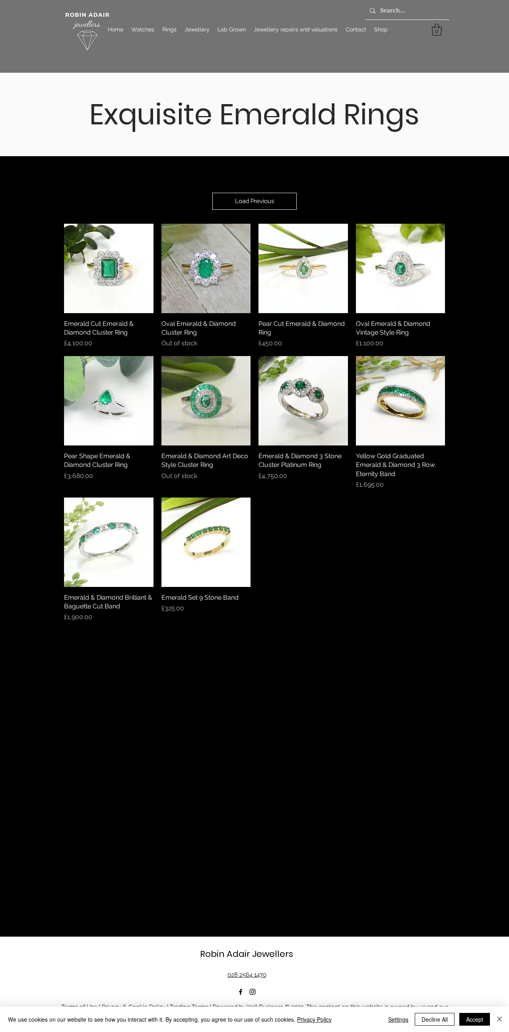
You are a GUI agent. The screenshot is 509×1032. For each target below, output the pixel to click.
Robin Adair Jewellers (246, 954)
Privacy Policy (314, 1019)
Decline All (435, 1019)
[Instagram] (252, 992)
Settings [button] (398, 1019)
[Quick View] (108, 268)
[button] (437, 30)
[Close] (499, 1019)
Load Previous (254, 201)
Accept (474, 1019)
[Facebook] (241, 992)
